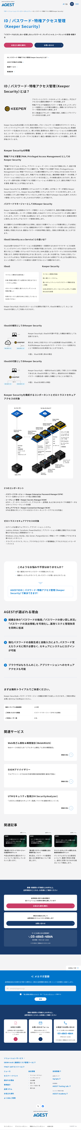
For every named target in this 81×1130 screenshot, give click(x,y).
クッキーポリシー (49, 994)
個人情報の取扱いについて (31, 994)
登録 (40, 999)
